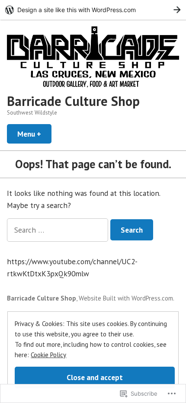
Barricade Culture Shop (73, 101)
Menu (34, 134)
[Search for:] (58, 230)
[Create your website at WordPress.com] (93, 9)
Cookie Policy (48, 355)
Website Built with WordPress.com (126, 298)
